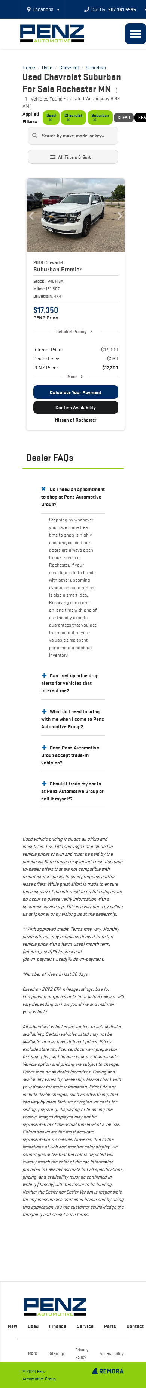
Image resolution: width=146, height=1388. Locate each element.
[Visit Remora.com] (108, 1373)
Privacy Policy (81, 1353)
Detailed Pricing (71, 331)
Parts (110, 1326)
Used (33, 1326)
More (72, 376)
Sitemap (56, 1353)
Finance (57, 1326)
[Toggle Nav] (135, 33)
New (12, 1326)
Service (85, 1326)
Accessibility (112, 1353)
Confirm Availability (75, 407)
